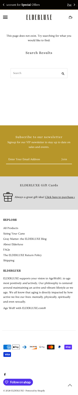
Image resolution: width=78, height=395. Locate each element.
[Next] (74, 5)
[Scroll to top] (70, 385)
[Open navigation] (11, 17)
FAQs (6, 249)
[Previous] (4, 5)
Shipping (8, 260)
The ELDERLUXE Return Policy (22, 255)
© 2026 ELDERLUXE (13, 391)
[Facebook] (4, 375)
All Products (10, 228)
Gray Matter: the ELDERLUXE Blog (25, 239)
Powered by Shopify (35, 391)
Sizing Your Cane (14, 233)
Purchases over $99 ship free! (54, 4)
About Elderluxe (13, 244)
